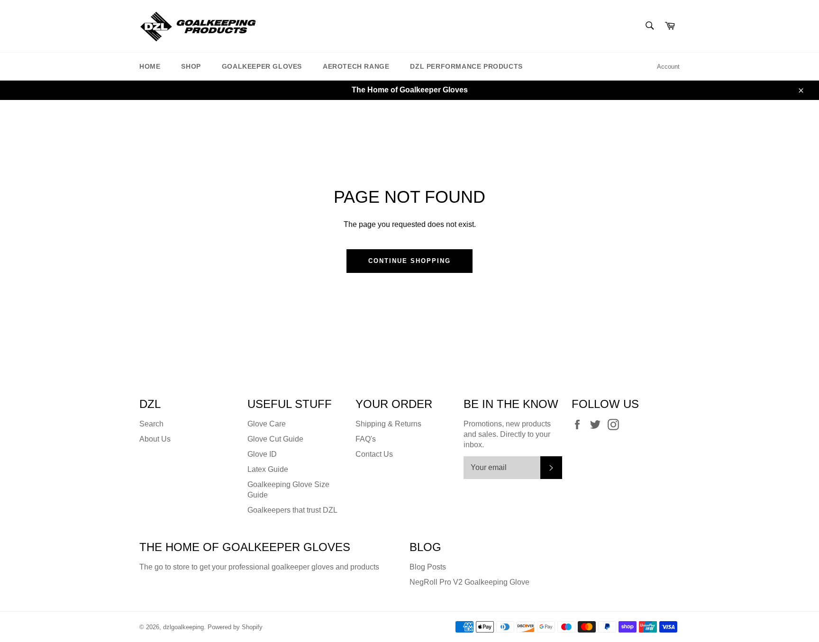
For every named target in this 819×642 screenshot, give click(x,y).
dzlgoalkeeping (183, 627)
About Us (155, 439)
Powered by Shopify (235, 627)
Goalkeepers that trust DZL (292, 510)
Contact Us (374, 454)
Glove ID (262, 454)
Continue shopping (409, 260)
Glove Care (266, 424)
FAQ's (365, 439)
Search (151, 424)
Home (149, 66)
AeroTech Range (356, 66)
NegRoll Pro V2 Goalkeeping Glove (469, 582)
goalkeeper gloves (303, 567)
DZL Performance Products (466, 66)
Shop (190, 66)
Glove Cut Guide (275, 439)
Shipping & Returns (388, 424)
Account (668, 66)
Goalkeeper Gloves (262, 66)
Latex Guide (267, 469)
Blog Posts (428, 567)
